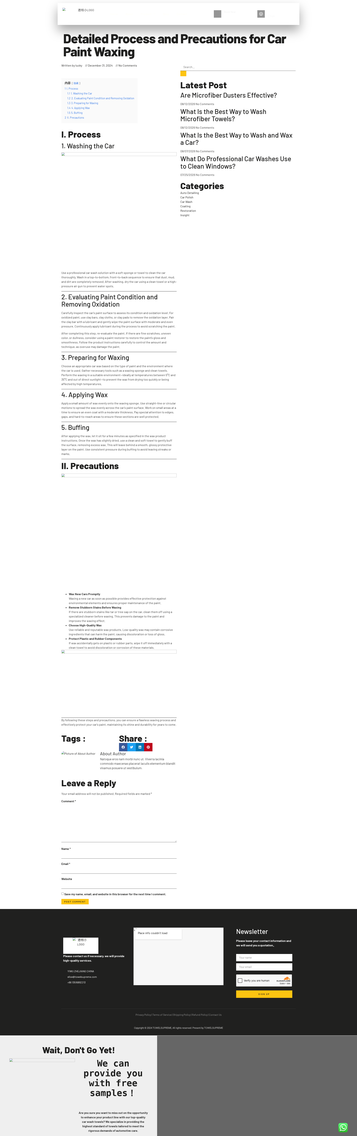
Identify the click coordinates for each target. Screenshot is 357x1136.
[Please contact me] (261, 14)
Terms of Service (161, 1014)
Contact (181, 14)
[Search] (183, 73)
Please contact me (278, 11)
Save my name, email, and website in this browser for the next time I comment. (115, 894)
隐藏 (76, 83)
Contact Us (215, 1014)
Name (66, 848)
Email (65, 863)
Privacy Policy (143, 1014)
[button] (123, 747)
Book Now (230, 11)
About (129, 14)
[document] (178, 1086)
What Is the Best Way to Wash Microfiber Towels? (223, 115)
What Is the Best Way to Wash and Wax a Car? (236, 138)
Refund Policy (200, 1014)
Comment (68, 801)
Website (66, 879)
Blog (166, 14)
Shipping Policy (181, 1014)
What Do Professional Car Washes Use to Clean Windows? (235, 162)
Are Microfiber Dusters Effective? (228, 95)
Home (114, 14)
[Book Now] (217, 14)
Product (146, 14)
